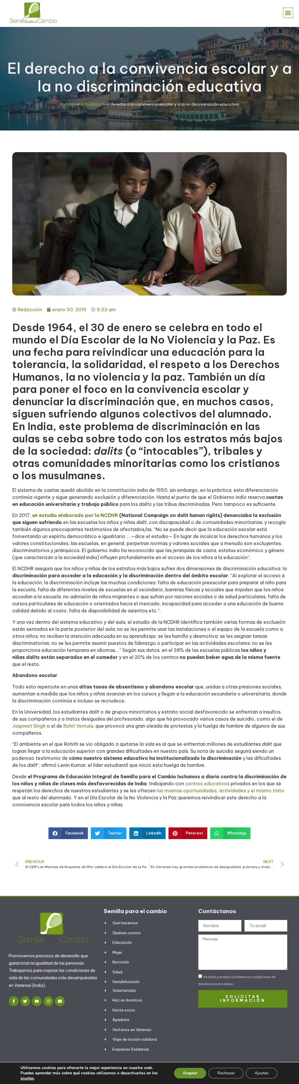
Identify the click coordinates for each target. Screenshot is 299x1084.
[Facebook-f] (14, 1001)
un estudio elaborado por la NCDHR (75, 515)
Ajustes (262, 1073)
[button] (288, 13)
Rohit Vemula (78, 726)
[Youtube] (37, 1001)
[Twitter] (25, 1001)
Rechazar (226, 1073)
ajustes (27, 1078)
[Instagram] (48, 1001)
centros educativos (207, 783)
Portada (68, 104)
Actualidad (91, 104)
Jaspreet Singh (29, 726)
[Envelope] (60, 1001)
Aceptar (190, 1073)
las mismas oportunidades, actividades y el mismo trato (220, 790)
